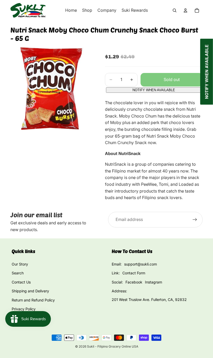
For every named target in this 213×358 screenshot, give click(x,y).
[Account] (185, 10)
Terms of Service (26, 318)
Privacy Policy (24, 309)
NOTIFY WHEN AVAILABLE (153, 90)
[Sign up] (194, 219)
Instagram (153, 282)
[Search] (174, 10)
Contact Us (21, 282)
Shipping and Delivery (30, 291)
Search (18, 273)
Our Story (20, 264)
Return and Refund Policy (33, 300)
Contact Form (133, 273)
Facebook (133, 282)
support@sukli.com (140, 264)
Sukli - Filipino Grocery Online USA (112, 346)
